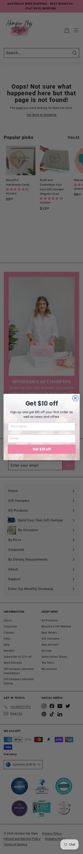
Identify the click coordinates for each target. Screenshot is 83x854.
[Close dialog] (75, 398)
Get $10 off (41, 449)
